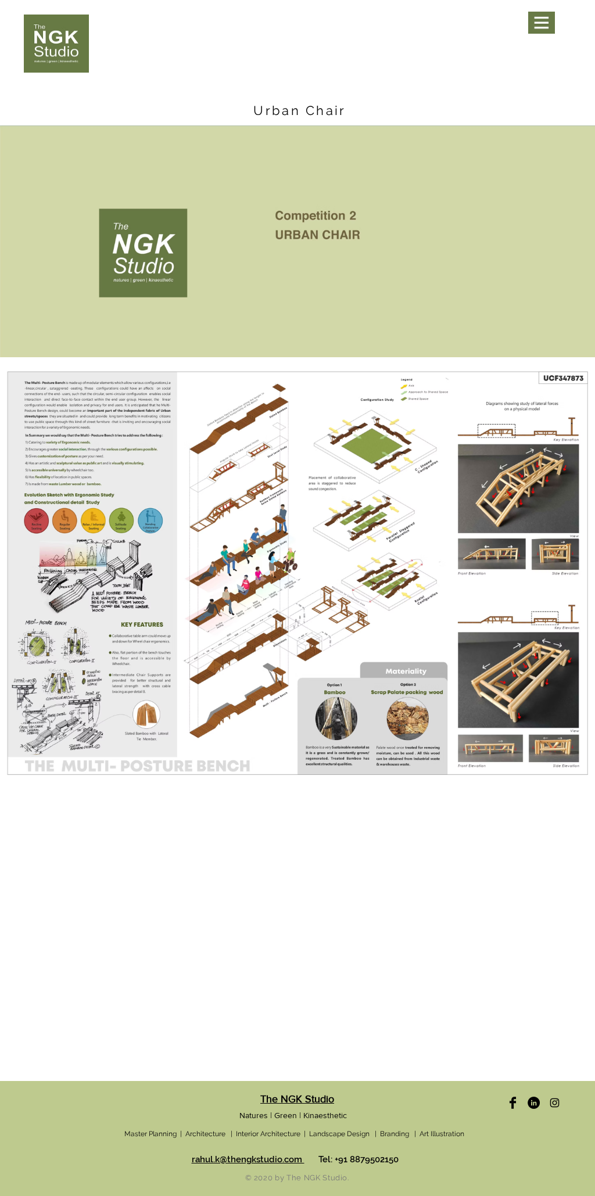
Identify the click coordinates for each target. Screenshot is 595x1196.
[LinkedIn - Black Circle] (534, 1103)
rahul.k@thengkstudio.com (248, 1159)
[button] (541, 23)
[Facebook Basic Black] (513, 1103)
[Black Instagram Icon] (555, 1103)
